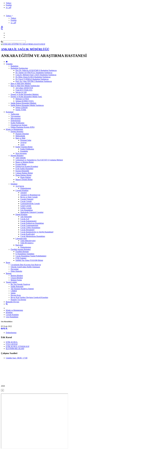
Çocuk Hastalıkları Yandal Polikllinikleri (31, 256)
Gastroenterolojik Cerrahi (30, 204)
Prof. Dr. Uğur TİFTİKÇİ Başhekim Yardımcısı (34, 81)
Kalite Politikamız (17, 123)
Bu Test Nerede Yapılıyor (20, 284)
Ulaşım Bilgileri (17, 278)
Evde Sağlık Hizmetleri (24, 169)
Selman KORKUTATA (25, 101)
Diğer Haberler (16, 271)
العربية (8, 7)
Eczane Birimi (21, 164)
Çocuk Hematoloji (27, 230)
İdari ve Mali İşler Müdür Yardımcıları (25, 86)
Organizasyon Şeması (19, 125)
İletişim (8, 273)
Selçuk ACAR (21, 92)
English (9, 5)
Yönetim (9, 64)
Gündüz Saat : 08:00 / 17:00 (16, 358)
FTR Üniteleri (21, 258)
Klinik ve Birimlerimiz (14, 129)
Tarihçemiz (15, 114)
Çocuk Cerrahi (26, 201)
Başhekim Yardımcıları (19, 68)
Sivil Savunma (21, 153)
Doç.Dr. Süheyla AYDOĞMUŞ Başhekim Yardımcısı (36, 70)
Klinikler (14, 184)
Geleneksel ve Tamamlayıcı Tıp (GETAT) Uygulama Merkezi (39, 160)
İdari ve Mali (20, 138)
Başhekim (14, 66)
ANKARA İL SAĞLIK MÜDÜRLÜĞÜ (25, 49)
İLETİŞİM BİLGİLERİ (15, 349)
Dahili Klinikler (21, 214)
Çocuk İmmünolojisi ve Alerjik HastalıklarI (36, 232)
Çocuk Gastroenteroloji (29, 225)
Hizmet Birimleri (17, 155)
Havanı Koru (16, 295)
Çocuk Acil (24, 219)
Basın (8, 262)
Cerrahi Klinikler (22, 190)
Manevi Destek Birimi (24, 180)
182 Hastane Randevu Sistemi (22, 289)
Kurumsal (9, 112)
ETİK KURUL (12, 342)
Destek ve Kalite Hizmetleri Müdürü (25, 94)
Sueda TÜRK (21, 110)
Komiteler (24, 151)
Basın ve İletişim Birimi (25, 162)
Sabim (13, 293)
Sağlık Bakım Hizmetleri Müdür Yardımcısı (27, 105)
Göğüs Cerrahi (26, 208)
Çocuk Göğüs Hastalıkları (30, 228)
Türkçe (8, 3)
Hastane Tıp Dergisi (18, 300)
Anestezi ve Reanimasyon (30, 195)
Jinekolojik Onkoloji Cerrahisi (31, 212)
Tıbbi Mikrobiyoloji (27, 241)
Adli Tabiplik (21, 158)
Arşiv (22, 145)
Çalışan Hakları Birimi (24, 173)
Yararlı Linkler (11, 282)
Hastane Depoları (22, 134)
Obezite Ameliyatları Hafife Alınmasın (25, 267)
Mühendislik (20, 136)
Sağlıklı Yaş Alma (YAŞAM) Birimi (29, 260)
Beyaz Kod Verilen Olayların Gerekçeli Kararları (29, 297)
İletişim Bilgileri (17, 276)
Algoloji (23, 193)
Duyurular (15, 269)
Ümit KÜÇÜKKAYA (24, 90)
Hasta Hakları (25, 177)
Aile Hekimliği (26, 217)
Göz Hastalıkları (26, 210)
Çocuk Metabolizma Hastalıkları (32, 236)
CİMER (14, 291)
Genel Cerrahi (25, 206)
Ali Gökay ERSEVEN (24, 88)
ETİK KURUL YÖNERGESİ (17, 346)
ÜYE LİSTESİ (11, 344)
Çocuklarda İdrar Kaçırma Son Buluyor (26, 265)
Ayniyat (23, 142)
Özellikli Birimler (22, 252)
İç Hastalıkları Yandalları (25, 254)
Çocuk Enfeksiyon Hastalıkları (32, 223)
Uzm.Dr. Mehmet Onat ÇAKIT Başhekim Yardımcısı (36, 75)
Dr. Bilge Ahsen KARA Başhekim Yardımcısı (33, 77)
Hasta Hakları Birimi (23, 175)
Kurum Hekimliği (22, 171)
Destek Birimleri (17, 131)
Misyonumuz (16, 118)
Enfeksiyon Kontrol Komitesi (27, 166)
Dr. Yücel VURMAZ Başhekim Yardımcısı (32, 79)
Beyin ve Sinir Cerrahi (29, 197)
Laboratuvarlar (21, 238)
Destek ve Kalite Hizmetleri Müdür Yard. (26, 97)
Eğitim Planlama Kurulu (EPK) (23, 127)
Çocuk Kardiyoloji (27, 234)
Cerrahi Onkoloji (26, 199)
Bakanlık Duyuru (12, 302)
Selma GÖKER (22, 107)
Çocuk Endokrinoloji (28, 221)
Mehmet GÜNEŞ (22, 99)
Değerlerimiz (16, 121)
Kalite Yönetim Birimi (24, 147)
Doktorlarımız (25, 188)
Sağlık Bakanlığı (17, 286)
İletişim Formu (16, 280)
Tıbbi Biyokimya (26, 243)
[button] (9, 16)
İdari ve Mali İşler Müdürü (21, 83)
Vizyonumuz (15, 116)
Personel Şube (25, 140)
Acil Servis (20, 186)
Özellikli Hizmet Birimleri (21, 249)
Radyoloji (19, 245)
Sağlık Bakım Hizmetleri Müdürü (23, 103)
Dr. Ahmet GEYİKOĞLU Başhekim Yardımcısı (34, 73)
